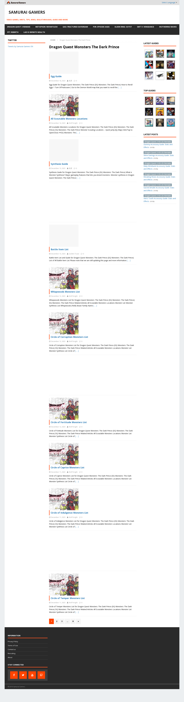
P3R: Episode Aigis (101, 27)
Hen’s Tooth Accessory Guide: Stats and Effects (160, 198)
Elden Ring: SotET (123, 27)
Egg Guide (56, 76)
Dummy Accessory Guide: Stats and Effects (158, 144)
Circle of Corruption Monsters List (69, 336)
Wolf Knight (73, 123)
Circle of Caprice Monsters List (67, 467)
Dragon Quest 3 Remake (18, 27)
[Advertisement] (93, 202)
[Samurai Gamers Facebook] (14, 675)
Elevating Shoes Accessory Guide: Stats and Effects (159, 177)
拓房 (70, 81)
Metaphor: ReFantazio (46, 27)
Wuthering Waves (168, 27)
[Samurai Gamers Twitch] (41, 675)
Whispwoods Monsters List (65, 291)
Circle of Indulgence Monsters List (69, 512)
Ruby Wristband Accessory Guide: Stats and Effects (159, 166)
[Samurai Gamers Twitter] (23, 675)
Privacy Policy (13, 641)
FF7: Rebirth (12, 32)
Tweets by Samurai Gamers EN (20, 46)
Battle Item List (59, 249)
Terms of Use (13, 645)
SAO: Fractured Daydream (75, 27)
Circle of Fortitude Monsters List (69, 422)
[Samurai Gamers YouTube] (32, 675)
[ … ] (119, 87)
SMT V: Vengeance (145, 27)
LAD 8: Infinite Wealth (34, 32)
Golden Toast (74, 254)
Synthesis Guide (59, 163)
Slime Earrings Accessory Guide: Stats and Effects (159, 155)
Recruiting (11, 653)
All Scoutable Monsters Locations (69, 118)
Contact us (12, 649)
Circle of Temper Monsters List (68, 598)
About (10, 657)
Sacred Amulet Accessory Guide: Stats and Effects (159, 188)
